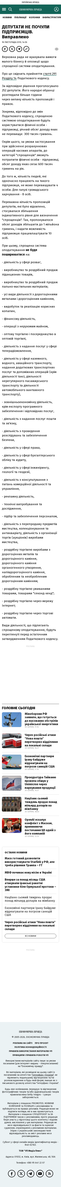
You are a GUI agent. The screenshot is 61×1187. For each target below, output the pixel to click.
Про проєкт (41, 1043)
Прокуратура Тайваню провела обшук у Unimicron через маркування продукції (40, 783)
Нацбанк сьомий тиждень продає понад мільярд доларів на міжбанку (41, 804)
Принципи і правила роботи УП (30, 1055)
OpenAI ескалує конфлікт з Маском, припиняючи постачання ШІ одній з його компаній (40, 826)
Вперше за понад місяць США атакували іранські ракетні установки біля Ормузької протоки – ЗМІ (30, 885)
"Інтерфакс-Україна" (43, 1075)
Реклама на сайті (22, 1043)
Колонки (34, 17)
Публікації (20, 17)
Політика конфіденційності (30, 1047)
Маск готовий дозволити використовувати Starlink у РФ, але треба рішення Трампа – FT (29, 862)
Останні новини (16, 852)
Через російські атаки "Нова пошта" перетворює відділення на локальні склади (41, 740)
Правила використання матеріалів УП (30, 1051)
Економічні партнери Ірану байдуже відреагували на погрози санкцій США (40, 761)
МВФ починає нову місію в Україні (28, 872)
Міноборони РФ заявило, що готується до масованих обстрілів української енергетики (41, 719)
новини (7, 17)
